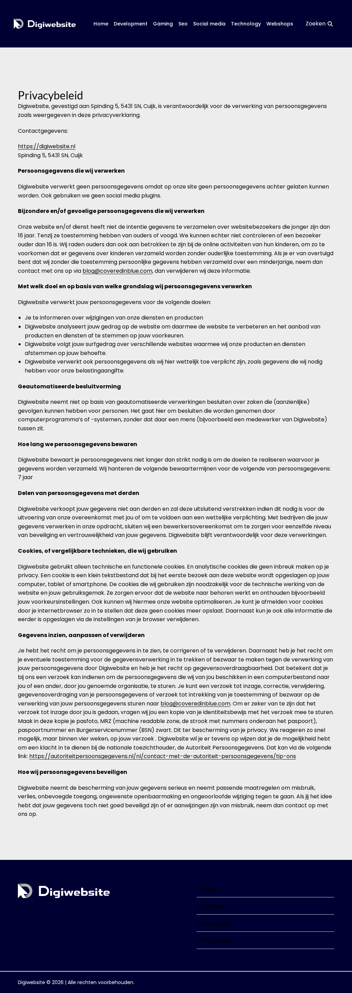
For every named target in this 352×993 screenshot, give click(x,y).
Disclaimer (211, 906)
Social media (209, 23)
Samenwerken (216, 924)
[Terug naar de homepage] (45, 24)
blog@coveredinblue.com (117, 271)
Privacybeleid (215, 941)
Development (130, 23)
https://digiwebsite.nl (46, 146)
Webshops (279, 23)
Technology (246, 23)
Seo (183, 23)
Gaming (163, 23)
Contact (208, 889)
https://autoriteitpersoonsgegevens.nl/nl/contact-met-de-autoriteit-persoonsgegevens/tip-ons (162, 756)
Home (101, 23)
